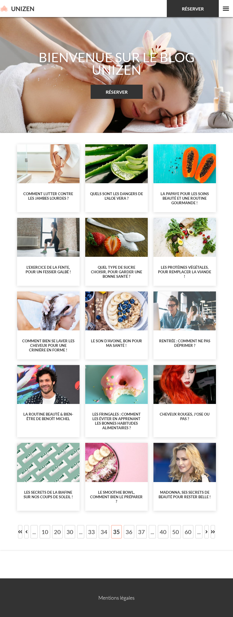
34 (104, 531)
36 (129, 531)
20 (57, 531)
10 (44, 531)
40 (163, 531)
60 (188, 531)
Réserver (193, 8)
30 (69, 531)
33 (91, 531)
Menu (226, 8)
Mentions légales (116, 598)
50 (175, 531)
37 (141, 531)
